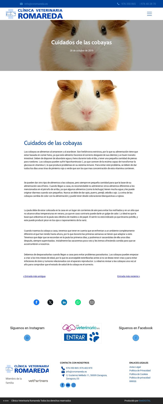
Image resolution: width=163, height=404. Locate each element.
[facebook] (62, 385)
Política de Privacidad (140, 370)
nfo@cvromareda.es (77, 371)
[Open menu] (149, 13)
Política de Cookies (138, 374)
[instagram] (73, 385)
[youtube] (68, 385)
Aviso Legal (135, 367)
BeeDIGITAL (145, 400)
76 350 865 (72, 368)
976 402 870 (86, 368)
